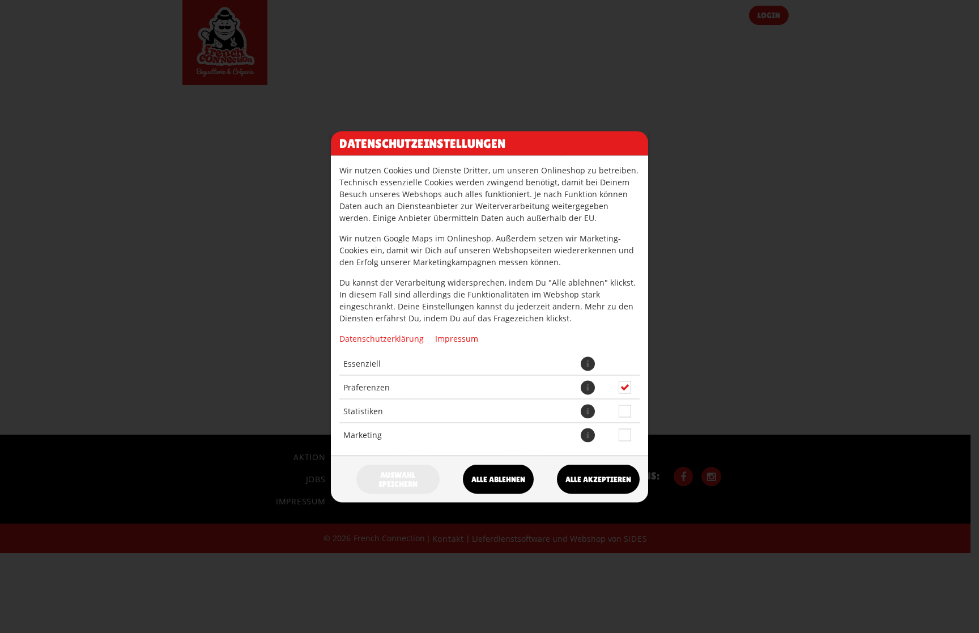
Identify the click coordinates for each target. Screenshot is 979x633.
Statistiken (363, 411)
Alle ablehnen (498, 478)
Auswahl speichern (398, 479)
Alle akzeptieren (598, 478)
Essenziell (362, 363)
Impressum (456, 338)
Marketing (362, 435)
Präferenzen (366, 387)
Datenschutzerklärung (381, 338)
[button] (588, 363)
